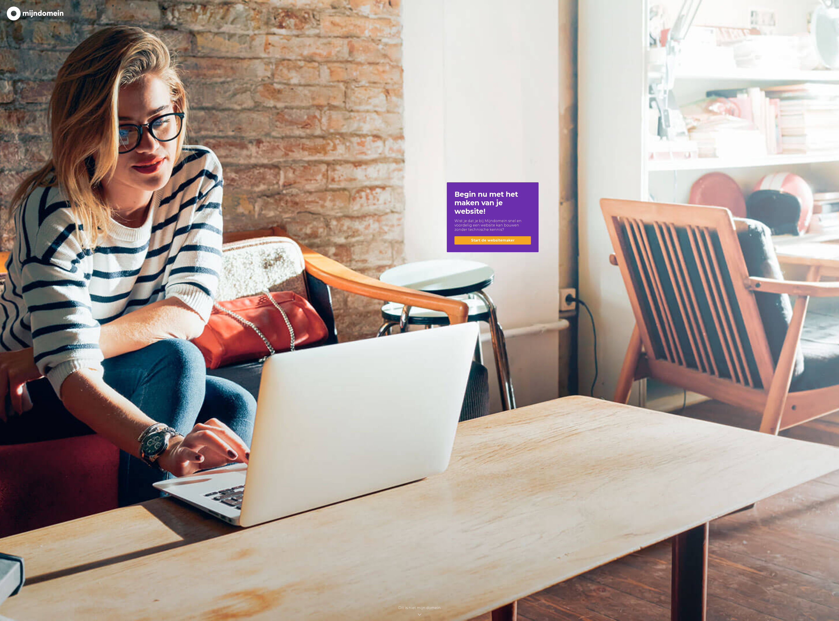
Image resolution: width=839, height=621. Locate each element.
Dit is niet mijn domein (419, 608)
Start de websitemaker (493, 240)
